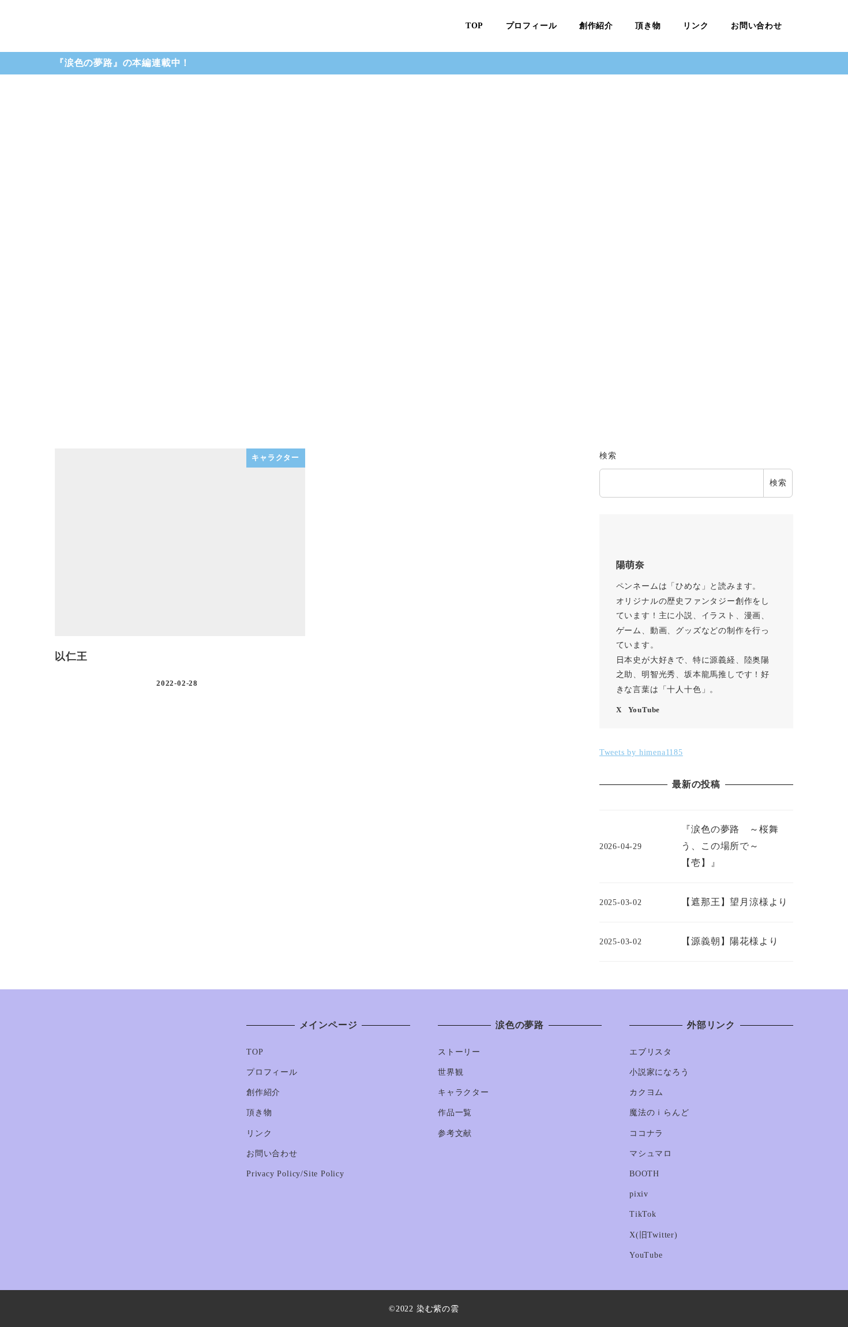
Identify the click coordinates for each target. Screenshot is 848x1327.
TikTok (642, 1213)
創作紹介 (263, 1092)
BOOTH (644, 1173)
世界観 (450, 1071)
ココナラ (646, 1133)
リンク (259, 1133)
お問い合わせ (272, 1153)
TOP (254, 1051)
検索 (608, 455)
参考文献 (455, 1133)
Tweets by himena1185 (641, 752)
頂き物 (259, 1112)
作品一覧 (455, 1112)
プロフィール (272, 1071)
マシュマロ (650, 1153)
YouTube (644, 710)
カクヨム (646, 1092)
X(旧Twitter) (653, 1234)
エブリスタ (650, 1051)
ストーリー (459, 1051)
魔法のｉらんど (659, 1112)
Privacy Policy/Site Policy (295, 1173)
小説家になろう (659, 1071)
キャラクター (463, 1092)
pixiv (638, 1193)
